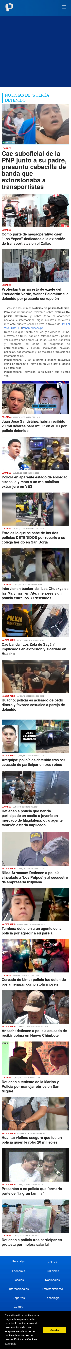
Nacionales (52, 1280)
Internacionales (19, 1289)
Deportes (19, 1298)
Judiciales (52, 1271)
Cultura (18, 1306)
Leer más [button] (10, 1343)
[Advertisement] (35, 51)
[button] (64, 7)
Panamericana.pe (32, 328)
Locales (19, 1280)
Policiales (18, 1261)
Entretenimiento (52, 1289)
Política (52, 1262)
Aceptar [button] (54, 1330)
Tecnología (52, 1298)
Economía (18, 1271)
